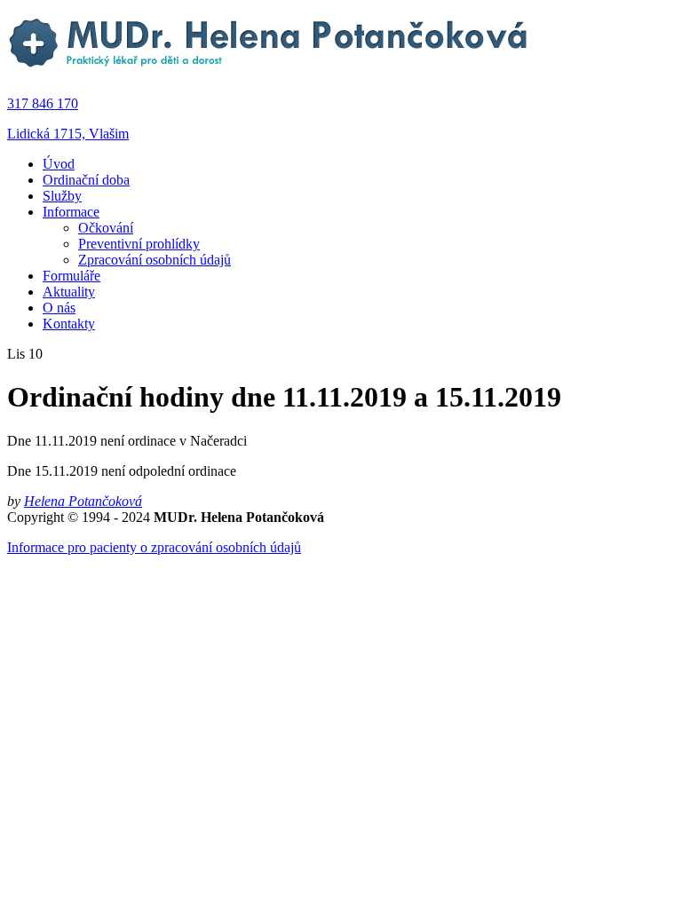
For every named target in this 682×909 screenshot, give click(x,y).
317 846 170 (42, 103)
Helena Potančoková (83, 501)
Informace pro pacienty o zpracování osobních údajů (154, 547)
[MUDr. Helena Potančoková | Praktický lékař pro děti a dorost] (270, 73)
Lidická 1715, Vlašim (68, 133)
